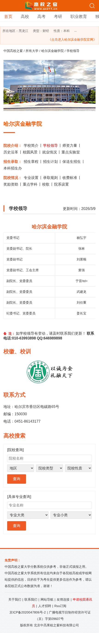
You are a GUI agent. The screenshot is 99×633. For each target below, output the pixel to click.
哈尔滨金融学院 (52, 51)
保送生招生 (71, 162)
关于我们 (14, 599)
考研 (58, 16)
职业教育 (78, 16)
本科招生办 (12, 168)
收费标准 (69, 178)
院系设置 (61, 184)
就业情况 (49, 152)
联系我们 (30, 599)
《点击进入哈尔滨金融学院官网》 (72, 39)
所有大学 (32, 51)
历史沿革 (10, 152)
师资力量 (69, 145)
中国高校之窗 (13, 51)
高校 (25, 16)
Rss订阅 (60, 606)
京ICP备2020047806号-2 (27, 612)
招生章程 (31, 162)
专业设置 (31, 178)
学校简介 (31, 145)
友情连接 (63, 599)
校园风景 (30, 152)
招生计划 (50, 162)
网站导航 (47, 599)
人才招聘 (44, 606)
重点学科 (30, 184)
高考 (41, 16)
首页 (8, 16)
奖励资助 (10, 184)
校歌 (46, 184)
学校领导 (50, 145)
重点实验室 (70, 152)
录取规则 (50, 178)
